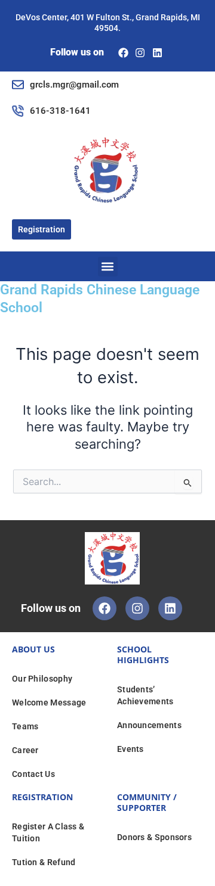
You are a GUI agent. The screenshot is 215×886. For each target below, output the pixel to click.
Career (25, 750)
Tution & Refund (44, 862)
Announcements (149, 725)
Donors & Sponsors (154, 837)
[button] (108, 266)
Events (130, 749)
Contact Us (33, 774)
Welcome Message (49, 702)
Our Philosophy (42, 678)
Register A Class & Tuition (48, 832)
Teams (25, 726)
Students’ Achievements (145, 695)
